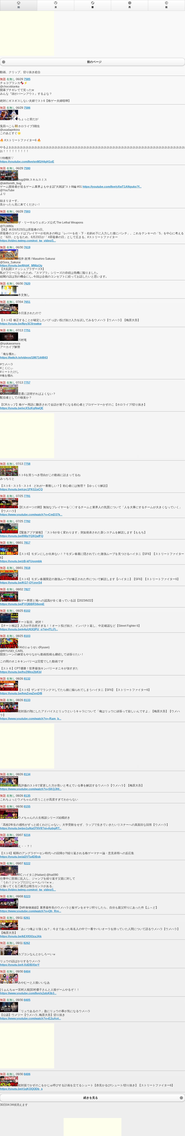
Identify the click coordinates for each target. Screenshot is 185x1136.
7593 (27, 211)
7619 (27, 247)
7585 (27, 79)
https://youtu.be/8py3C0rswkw (20, 323)
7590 (27, 168)
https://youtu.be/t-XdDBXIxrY (20, 964)
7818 (27, 567)
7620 (27, 283)
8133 (27, 700)
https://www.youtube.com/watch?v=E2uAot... (30, 1018)
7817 (27, 542)
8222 (27, 863)
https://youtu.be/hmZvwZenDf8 (21, 693)
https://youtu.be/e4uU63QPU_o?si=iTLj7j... (29, 629)
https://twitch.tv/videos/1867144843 (24, 357)
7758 (27, 463)
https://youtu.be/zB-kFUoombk (21, 561)
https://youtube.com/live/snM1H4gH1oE (27, 161)
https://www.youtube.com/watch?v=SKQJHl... (30, 789)
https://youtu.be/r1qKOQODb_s (21, 1088)
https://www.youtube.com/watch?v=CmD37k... (31, 514)
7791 (27, 496)
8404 (27, 971)
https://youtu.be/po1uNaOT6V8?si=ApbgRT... (30, 828)
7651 (27, 301)
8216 (27, 835)
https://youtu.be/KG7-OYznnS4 (21, 582)
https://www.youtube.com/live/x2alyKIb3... (28, 993)
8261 (26, 917)
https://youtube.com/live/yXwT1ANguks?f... (112, 186)
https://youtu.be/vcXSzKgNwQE (21, 408)
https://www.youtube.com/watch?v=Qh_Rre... (30, 911)
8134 (27, 774)
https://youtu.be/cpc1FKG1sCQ (21, 489)
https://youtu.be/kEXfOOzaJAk (21, 936)
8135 (27, 795)
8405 (27, 999)
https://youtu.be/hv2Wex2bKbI (20, 672)
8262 (26, 943)
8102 (27, 610)
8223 (27, 896)
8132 (27, 678)
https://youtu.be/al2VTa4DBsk (20, 856)
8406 (27, 1074)
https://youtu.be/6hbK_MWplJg (21, 265)
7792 (27, 521)
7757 (27, 382)
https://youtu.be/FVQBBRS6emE (22, 604)
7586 (27, 107)
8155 (27, 806)
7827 (27, 589)
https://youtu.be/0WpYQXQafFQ (21, 536)
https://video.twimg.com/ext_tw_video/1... (28, 240)
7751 (27, 330)
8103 (27, 636)
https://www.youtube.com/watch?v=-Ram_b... (30, 718)
